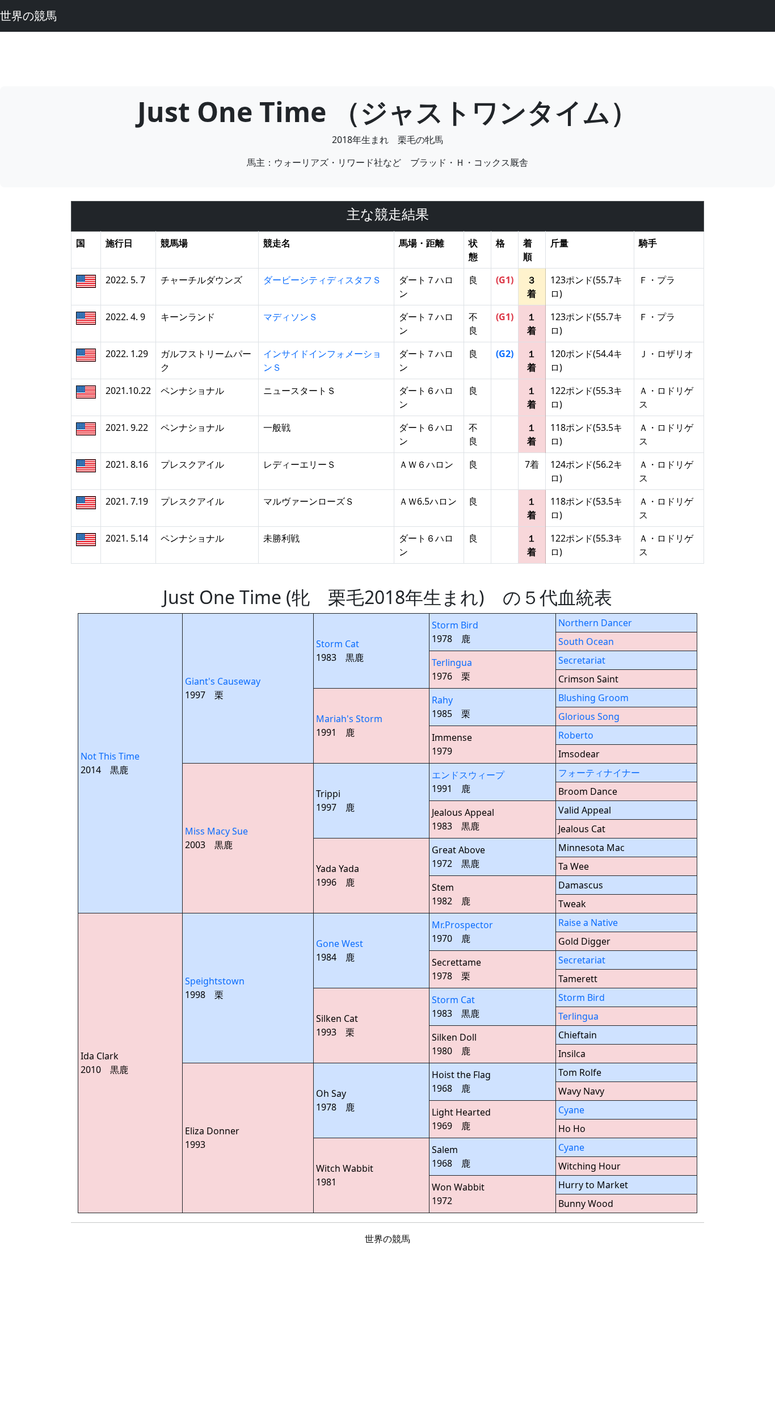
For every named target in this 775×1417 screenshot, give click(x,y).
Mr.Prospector (462, 925)
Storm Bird (455, 625)
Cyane (571, 1110)
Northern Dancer (595, 623)
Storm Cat (337, 644)
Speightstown (215, 981)
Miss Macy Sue (216, 831)
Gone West (339, 943)
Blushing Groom (593, 697)
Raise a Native (588, 922)
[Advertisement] (387, 57)
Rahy (442, 700)
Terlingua (452, 662)
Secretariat (581, 660)
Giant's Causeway (222, 681)
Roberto (575, 735)
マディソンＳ (290, 317)
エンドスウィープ (468, 775)
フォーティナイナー (599, 772)
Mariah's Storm (349, 718)
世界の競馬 (28, 15)
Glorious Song (589, 716)
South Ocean (586, 641)
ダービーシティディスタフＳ (322, 280)
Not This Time (110, 756)
